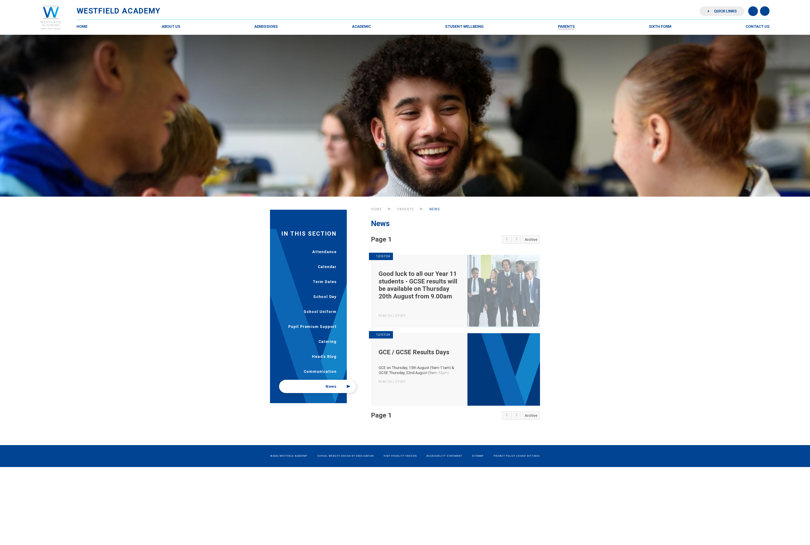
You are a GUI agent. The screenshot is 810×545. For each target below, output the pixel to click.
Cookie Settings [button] (528, 456)
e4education (365, 456)
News (434, 209)
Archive (531, 239)
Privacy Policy (504, 456)
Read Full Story (392, 315)
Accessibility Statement (444, 456)
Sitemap (478, 456)
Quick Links (722, 11)
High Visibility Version (400, 456)
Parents (405, 209)
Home (376, 209)
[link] (507, 239)
